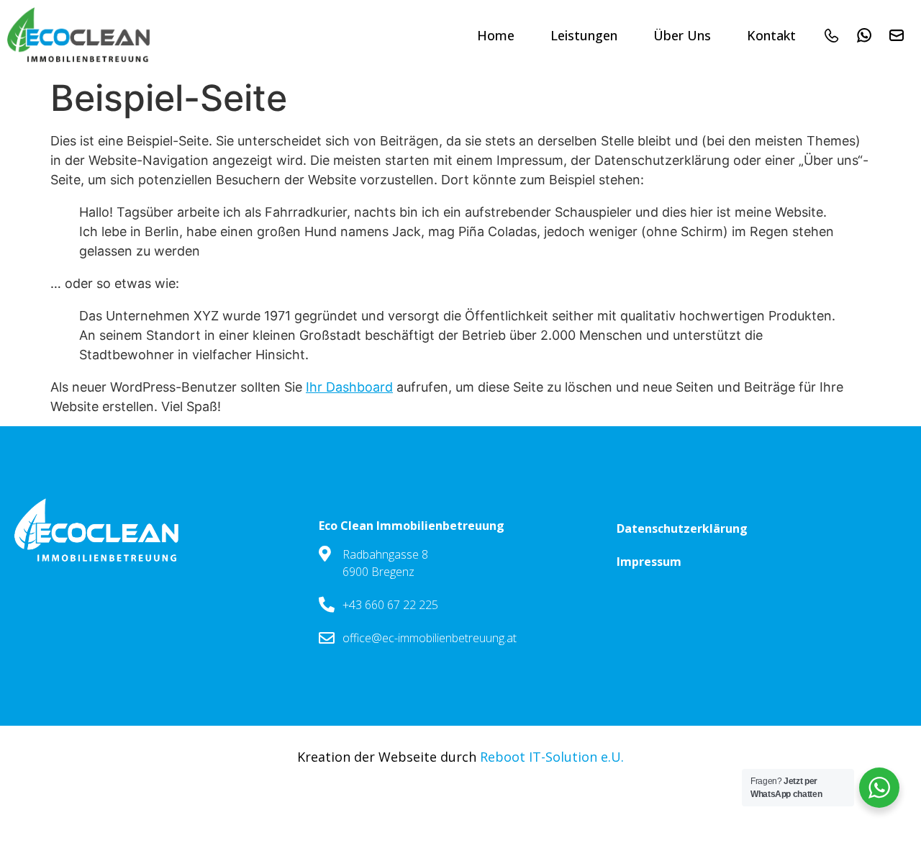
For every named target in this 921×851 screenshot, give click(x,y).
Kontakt (771, 35)
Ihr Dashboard (349, 387)
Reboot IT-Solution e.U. (552, 756)
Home (495, 35)
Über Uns (682, 35)
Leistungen (583, 35)
